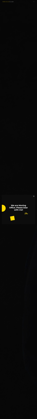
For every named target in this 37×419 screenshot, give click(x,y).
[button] (33, 196)
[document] (18, 209)
